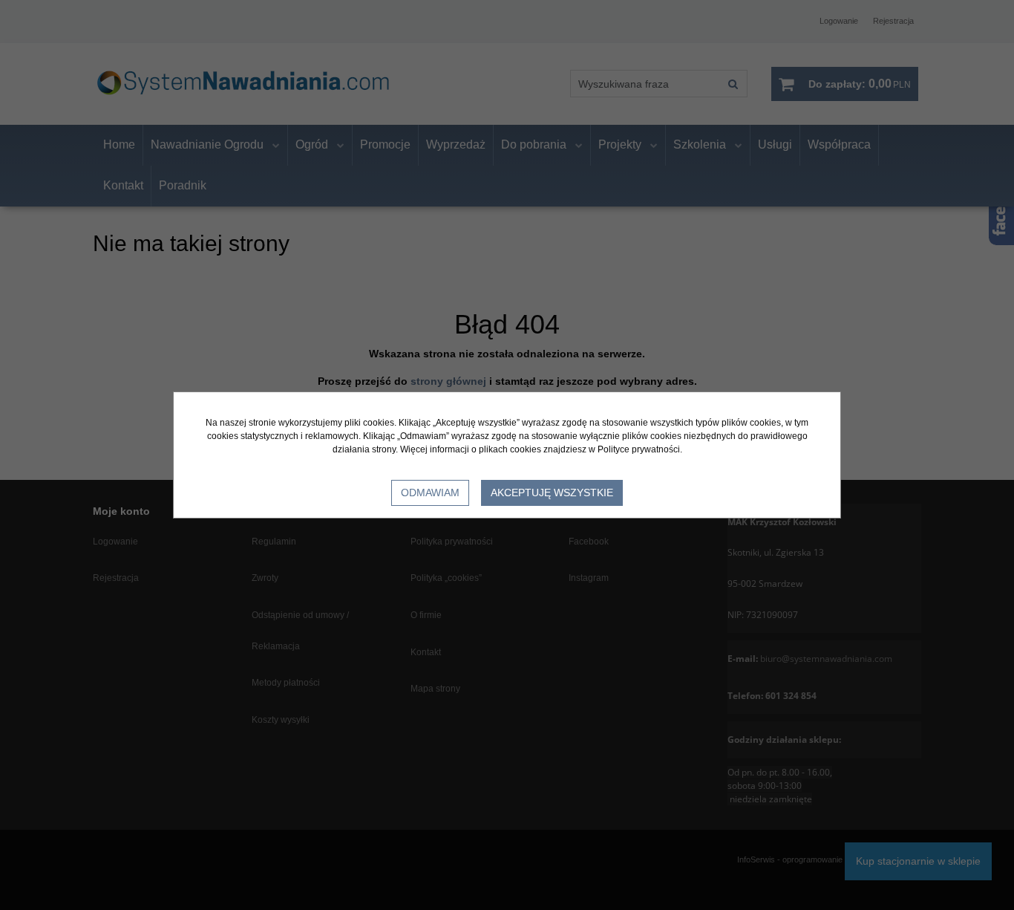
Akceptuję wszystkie (552, 492)
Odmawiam (430, 492)
